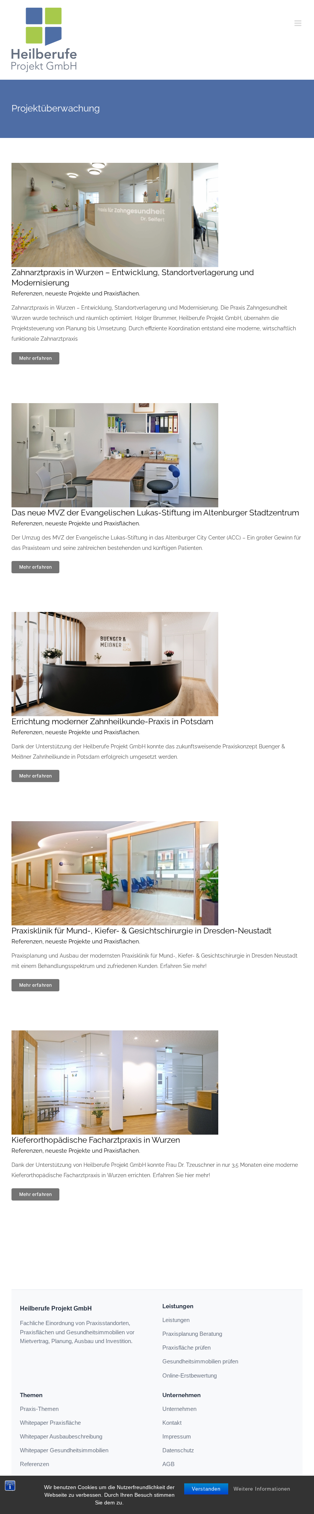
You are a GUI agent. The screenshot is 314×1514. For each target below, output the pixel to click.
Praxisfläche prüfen (186, 1347)
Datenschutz (178, 1450)
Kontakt (172, 1422)
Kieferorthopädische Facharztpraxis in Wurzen (95, 1140)
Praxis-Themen (39, 1409)
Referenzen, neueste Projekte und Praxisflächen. (75, 293)
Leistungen (176, 1320)
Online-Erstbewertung (189, 1375)
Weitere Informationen (262, 1489)
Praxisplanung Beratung (192, 1333)
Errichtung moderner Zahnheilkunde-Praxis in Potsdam (112, 721)
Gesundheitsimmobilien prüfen (200, 1361)
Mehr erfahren (35, 358)
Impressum (176, 1436)
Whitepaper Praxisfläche (50, 1422)
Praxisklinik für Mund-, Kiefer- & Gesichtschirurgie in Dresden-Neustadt (141, 930)
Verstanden (206, 1489)
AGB (168, 1464)
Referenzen (34, 1464)
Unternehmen (179, 1409)
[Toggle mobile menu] (298, 23)
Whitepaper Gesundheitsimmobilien (64, 1450)
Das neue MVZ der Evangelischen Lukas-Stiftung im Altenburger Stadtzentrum (155, 512)
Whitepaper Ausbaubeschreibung (61, 1436)
